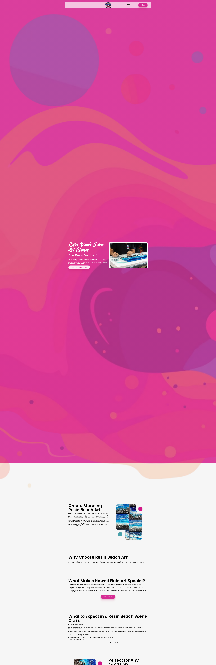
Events (93, 5)
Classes (70, 5)
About (82, 5)
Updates (129, 4)
